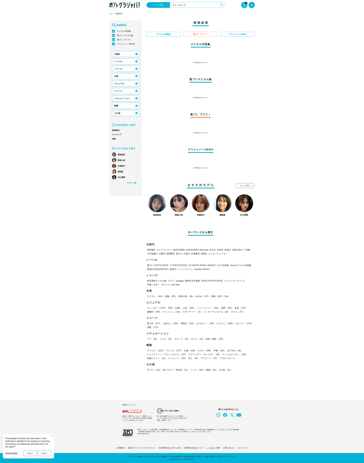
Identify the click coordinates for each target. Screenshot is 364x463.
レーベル (118, 61)
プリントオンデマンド (234, 281)
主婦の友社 (237, 250)
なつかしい (206, 323)
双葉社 (204, 253)
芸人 (193, 358)
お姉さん (171, 323)
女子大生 (235, 350)
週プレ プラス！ (124, 40)
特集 (114, 139)
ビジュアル (119, 83)
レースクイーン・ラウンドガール (167, 354)
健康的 (154, 312)
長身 (241, 308)
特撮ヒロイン (157, 358)
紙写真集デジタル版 (156, 281)
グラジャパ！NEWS (126, 44)
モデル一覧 (131, 183)
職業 (116, 106)
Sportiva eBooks (202, 269)
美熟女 (188, 323)
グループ (182, 339)
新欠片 (179, 253)
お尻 (189, 308)
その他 (117, 113)
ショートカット (208, 308)
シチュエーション (122, 98)
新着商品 (115, 130)
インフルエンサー (235, 354)
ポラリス (165, 284)
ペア (152, 339)
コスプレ (155, 296)
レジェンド (177, 358)
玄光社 (212, 250)
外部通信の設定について (194, 448)
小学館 (247, 250)
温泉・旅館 (215, 339)
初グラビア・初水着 (176, 370)
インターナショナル (217, 312)
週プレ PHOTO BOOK (157, 265)
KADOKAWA (179, 250)
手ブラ (154, 370)
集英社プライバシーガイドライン (142, 448)
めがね (202, 296)
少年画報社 (152, 253)
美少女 (154, 323)
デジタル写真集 (124, 31)
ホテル (197, 339)
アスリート (209, 358)
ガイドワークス (164, 250)
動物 (211, 370)
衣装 (116, 76)
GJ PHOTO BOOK (197, 265)
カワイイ (225, 323)
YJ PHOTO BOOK (178, 265)
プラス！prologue (175, 281)
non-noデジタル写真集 (240, 265)
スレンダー (157, 308)
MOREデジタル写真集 (218, 265)
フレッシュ (172, 312)
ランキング (116, 134)
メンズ (197, 370)
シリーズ (118, 69)
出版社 (117, 54)
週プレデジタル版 (125, 35)
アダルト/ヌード (227, 358)
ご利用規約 (120, 448)
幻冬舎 (220, 250)
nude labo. (175, 284)
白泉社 (187, 253)
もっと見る (245, 185)
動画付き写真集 (192, 281)
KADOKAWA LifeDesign (197, 250)
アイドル (174, 350)
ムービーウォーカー (218, 253)
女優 (190, 350)
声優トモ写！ (153, 284)
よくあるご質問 (213, 448)
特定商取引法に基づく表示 (170, 448)
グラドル (156, 350)
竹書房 (162, 253)
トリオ (166, 339)
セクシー (245, 323)
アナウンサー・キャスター (204, 354)
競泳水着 (186, 296)
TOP (111, 14)
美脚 (227, 308)
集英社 (228, 250)
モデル (205, 350)
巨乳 (175, 308)
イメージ (118, 91)
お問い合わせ (228, 448)
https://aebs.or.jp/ (143, 433)
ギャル (238, 312)
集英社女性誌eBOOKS (158, 269)
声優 (219, 350)
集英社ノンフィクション (181, 269)
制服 (171, 296)
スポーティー (192, 312)
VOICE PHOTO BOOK (212, 281)
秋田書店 (151, 250)
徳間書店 (170, 253)
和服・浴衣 (220, 296)
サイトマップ (242, 448)
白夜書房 (195, 253)
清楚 (153, 327)
